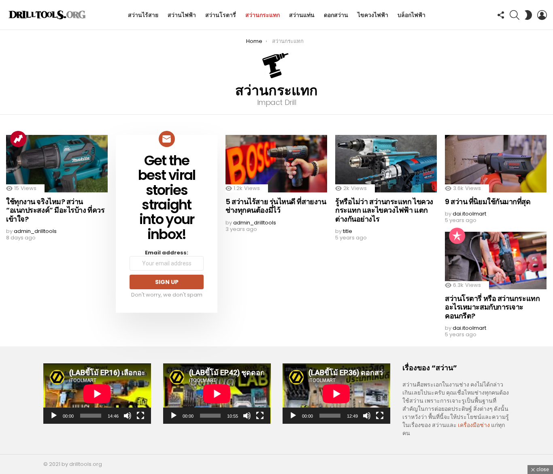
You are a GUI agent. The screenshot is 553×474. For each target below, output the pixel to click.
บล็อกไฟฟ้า (411, 15)
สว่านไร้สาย (143, 15)
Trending (18, 139)
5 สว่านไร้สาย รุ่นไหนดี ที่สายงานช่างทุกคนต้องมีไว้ (275, 206)
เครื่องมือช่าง (474, 425)
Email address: (166, 253)
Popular (457, 236)
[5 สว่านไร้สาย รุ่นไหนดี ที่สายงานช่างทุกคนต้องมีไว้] (276, 163)
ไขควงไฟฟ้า (372, 15)
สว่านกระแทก (262, 15)
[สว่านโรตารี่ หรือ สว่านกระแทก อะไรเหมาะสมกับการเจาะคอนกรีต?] (496, 260)
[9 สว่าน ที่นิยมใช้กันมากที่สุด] (496, 163)
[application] (97, 393)
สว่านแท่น (302, 15)
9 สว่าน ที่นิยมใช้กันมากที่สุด (488, 201)
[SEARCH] (514, 15)
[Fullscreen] (140, 416)
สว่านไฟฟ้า (182, 15)
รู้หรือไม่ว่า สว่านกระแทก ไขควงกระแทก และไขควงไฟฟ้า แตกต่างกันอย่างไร (384, 210)
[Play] (54, 416)
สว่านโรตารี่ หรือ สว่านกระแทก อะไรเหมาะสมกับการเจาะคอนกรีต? (492, 307)
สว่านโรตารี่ (220, 15)
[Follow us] (501, 15)
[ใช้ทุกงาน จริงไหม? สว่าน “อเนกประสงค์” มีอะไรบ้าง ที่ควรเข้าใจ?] (57, 163)
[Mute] (127, 416)
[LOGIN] (542, 15)
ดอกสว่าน (336, 15)
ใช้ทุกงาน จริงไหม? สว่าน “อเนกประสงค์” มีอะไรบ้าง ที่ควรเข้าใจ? (55, 210)
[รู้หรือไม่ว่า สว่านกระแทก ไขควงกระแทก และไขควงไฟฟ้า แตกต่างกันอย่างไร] (386, 163)
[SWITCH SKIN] (528, 15)
